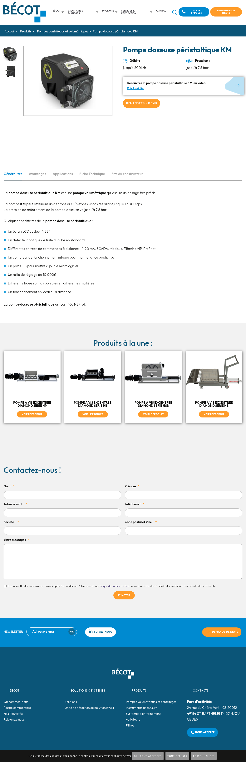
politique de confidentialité (113, 586)
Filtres (130, 725)
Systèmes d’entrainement (143, 713)
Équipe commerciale (17, 707)
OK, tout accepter (148, 756)
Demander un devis (141, 103)
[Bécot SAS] (24, 12)
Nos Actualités (13, 713)
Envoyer (124, 595)
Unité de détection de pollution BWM (89, 707)
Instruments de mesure (141, 707)
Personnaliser (204, 756)
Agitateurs (133, 719)
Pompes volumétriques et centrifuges (151, 701)
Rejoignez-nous (14, 719)
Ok (72, 632)
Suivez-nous (103, 632)
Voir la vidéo (135, 88)
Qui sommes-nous (16, 701)
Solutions (71, 701)
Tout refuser (177, 756)
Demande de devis (226, 11)
